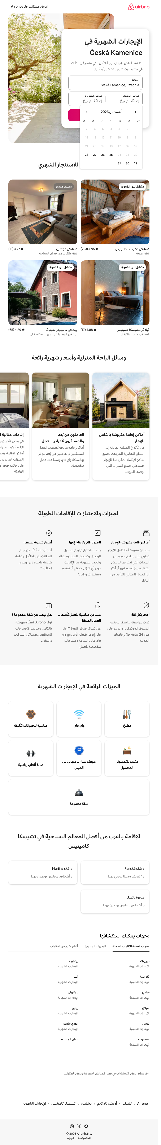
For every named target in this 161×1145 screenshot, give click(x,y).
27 (94, 155)
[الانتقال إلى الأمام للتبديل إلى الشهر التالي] (87, 112)
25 (111, 155)
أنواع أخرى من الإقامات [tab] (64, 946)
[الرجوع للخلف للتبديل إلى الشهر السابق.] (135, 112)
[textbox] (124, 101)
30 (127, 163)
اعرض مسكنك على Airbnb (29, 6)
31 (119, 163)
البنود (70, 1138)
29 (135, 163)
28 (86, 155)
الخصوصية (84, 1138)
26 (103, 155)
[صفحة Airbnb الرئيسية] (138, 6)
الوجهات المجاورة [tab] (95, 946)
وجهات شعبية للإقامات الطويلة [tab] (131, 946)
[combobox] (105, 85)
